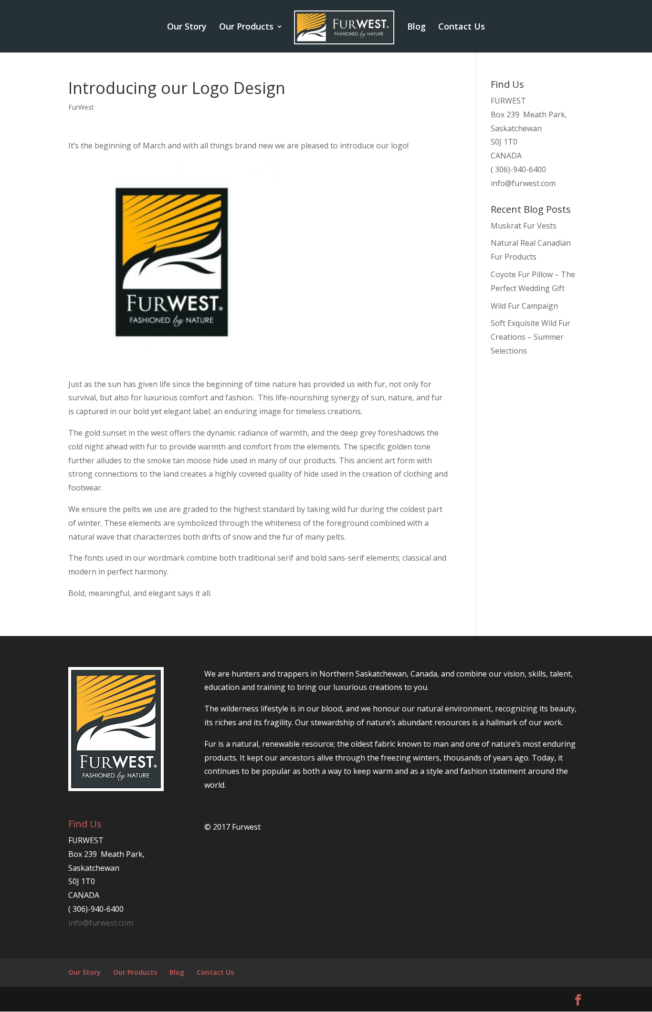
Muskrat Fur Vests (524, 225)
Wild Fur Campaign (524, 306)
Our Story (187, 27)
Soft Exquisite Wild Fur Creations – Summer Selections (530, 337)
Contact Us (461, 27)
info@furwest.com (523, 183)
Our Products (246, 27)
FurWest (81, 107)
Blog (416, 27)
